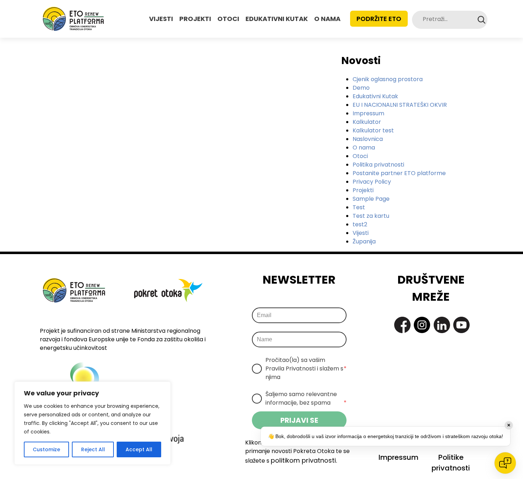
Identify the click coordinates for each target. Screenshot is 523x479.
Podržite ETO (378, 18)
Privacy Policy (372, 182)
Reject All (93, 449)
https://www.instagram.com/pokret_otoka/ (422, 325)
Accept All (139, 449)
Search (481, 20)
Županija (364, 241)
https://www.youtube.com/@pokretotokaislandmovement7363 (461, 325)
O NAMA (327, 18)
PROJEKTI (195, 18)
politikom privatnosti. (304, 460)
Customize (46, 449)
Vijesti (361, 233)
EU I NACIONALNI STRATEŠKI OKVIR (400, 105)
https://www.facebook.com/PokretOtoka (402, 325)
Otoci (360, 156)
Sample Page (371, 199)
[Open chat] (505, 463)
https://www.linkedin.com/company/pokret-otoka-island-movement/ (442, 325)
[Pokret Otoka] (73, 19)
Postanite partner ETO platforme (399, 173)
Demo (361, 88)
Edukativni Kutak (375, 96)
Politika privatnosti (378, 164)
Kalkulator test (373, 130)
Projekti (363, 190)
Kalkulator (367, 122)
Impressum (368, 113)
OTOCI (228, 18)
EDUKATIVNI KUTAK (276, 18)
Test (359, 207)
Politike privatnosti (451, 462)
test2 (360, 224)
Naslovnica (368, 139)
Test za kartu (371, 216)
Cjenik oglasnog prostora (388, 79)
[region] (92, 423)
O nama (364, 147)
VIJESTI (161, 18)
